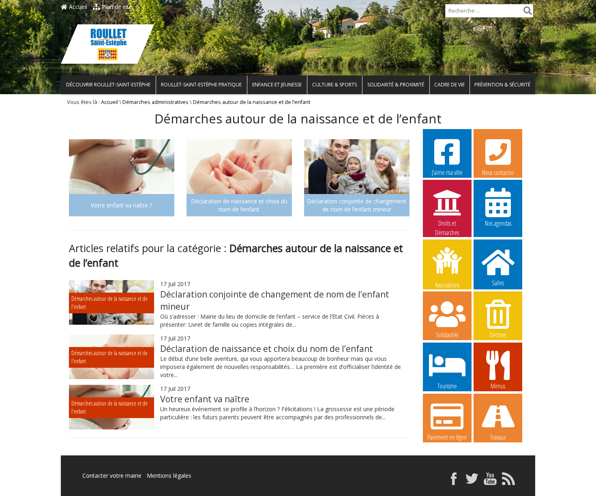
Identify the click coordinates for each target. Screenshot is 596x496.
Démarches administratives (155, 102)
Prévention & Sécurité (502, 84)
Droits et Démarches (447, 224)
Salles (498, 282)
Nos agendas (498, 223)
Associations (447, 284)
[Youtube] (490, 483)
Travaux (498, 437)
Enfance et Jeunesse (277, 84)
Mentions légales (169, 475)
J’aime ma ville (447, 172)
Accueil (77, 7)
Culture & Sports (334, 84)
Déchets (497, 334)
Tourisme (447, 386)
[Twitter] (471, 483)
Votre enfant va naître (204, 399)
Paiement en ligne (447, 437)
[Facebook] (453, 483)
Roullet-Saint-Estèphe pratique (201, 84)
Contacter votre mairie (111, 475)
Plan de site (116, 7)
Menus (498, 386)
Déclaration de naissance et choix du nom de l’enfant (266, 348)
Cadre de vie (449, 84)
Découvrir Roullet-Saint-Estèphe (108, 84)
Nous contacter (498, 172)
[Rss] (508, 483)
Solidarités (447, 334)
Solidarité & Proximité (395, 84)
